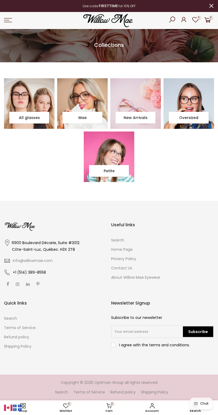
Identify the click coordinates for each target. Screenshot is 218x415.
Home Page (122, 249)
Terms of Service (20, 327)
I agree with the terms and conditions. (154, 345)
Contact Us (121, 268)
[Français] (17, 407)
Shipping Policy (17, 346)
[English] (8, 407)
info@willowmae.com (33, 260)
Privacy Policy (123, 258)
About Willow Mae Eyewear (135, 277)
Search (117, 240)
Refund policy (16, 337)
